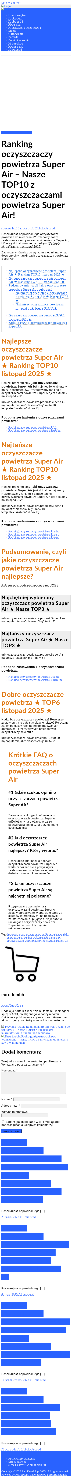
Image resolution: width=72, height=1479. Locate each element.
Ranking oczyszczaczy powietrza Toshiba (34, 430)
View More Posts (12, 1005)
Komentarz (9, 1070)
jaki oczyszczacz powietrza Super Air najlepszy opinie (38, 937)
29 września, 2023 (13, 1449)
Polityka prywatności (21, 1458)
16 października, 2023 (15, 1379)
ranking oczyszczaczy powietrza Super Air (41, 940)
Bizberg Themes (57, 1474)
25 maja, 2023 (10, 1216)
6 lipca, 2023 (10, 1294)
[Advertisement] (36, 93)
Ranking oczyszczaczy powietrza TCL (32, 427)
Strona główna (17, 1461)
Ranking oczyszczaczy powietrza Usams (33, 676)
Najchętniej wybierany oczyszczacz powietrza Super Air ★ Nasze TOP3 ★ (42, 296)
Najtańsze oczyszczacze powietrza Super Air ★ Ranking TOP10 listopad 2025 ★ (37, 280)
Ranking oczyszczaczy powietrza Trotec (33, 537)
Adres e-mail (10, 1105)
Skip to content (10, 2)
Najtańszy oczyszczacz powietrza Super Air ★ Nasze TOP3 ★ (40, 306)
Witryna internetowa (14, 1111)
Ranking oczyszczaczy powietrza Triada (33, 531)
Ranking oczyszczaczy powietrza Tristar (33, 534)
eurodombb (8, 228)
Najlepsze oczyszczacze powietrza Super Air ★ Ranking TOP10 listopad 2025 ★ (37, 272)
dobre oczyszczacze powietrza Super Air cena (35, 934)
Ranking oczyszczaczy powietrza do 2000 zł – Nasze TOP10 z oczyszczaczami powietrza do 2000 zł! (35, 1252)
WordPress (22, 1474)
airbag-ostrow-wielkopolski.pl (27, 1464)
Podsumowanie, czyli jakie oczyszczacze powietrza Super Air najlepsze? (37, 287)
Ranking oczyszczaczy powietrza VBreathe (35, 679)
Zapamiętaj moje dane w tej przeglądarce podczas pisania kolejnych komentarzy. (30, 1123)
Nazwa (7, 1099)
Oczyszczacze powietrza (16, 132)
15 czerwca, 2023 (27, 228)
